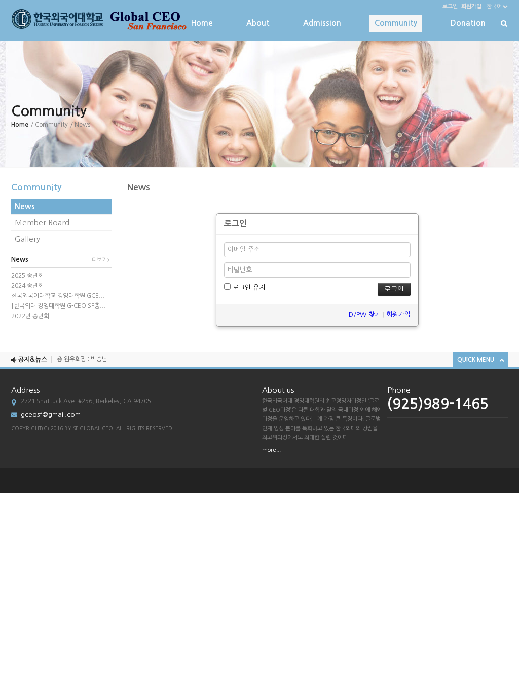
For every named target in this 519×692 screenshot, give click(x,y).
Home (202, 23)
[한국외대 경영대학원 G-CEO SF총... (58, 306)
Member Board (42, 222)
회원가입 (398, 314)
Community (396, 23)
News (25, 206)
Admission (322, 23)
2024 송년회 (27, 286)
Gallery (27, 239)
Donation (468, 23)
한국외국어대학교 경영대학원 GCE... (58, 296)
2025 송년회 (27, 276)
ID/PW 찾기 (364, 314)
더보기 (99, 260)
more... (271, 450)
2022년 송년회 (30, 316)
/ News (80, 125)
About (258, 23)
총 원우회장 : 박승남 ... (86, 355)
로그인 (450, 6)
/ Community (49, 125)
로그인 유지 (248, 287)
